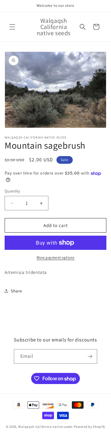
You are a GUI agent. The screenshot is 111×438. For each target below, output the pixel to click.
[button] (12, 27)
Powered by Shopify (89, 426)
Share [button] (16, 291)
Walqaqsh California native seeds (45, 426)
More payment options (56, 257)
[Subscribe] (90, 356)
